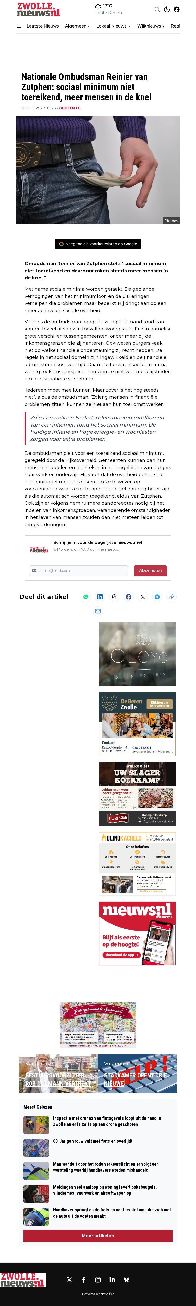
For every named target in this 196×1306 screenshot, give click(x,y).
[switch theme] (166, 9)
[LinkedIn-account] (112, 1280)
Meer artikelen (98, 1235)
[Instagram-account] (98, 1280)
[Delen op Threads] (114, 597)
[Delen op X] (143, 597)
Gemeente (69, 108)
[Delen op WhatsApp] (86, 597)
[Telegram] (157, 597)
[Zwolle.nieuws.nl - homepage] (39, 9)
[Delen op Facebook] (129, 597)
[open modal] (177, 9)
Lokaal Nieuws (112, 26)
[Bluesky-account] (127, 1280)
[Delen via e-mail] (98, 611)
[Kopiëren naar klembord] (171, 597)
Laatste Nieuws (43, 26)
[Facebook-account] (84, 1280)
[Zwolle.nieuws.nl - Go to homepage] (23, 1280)
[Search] (157, 9)
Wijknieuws (149, 26)
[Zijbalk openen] (19, 26)
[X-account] (69, 1280)
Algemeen (76, 26)
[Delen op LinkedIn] (100, 597)
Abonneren (150, 570)
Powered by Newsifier (98, 1294)
